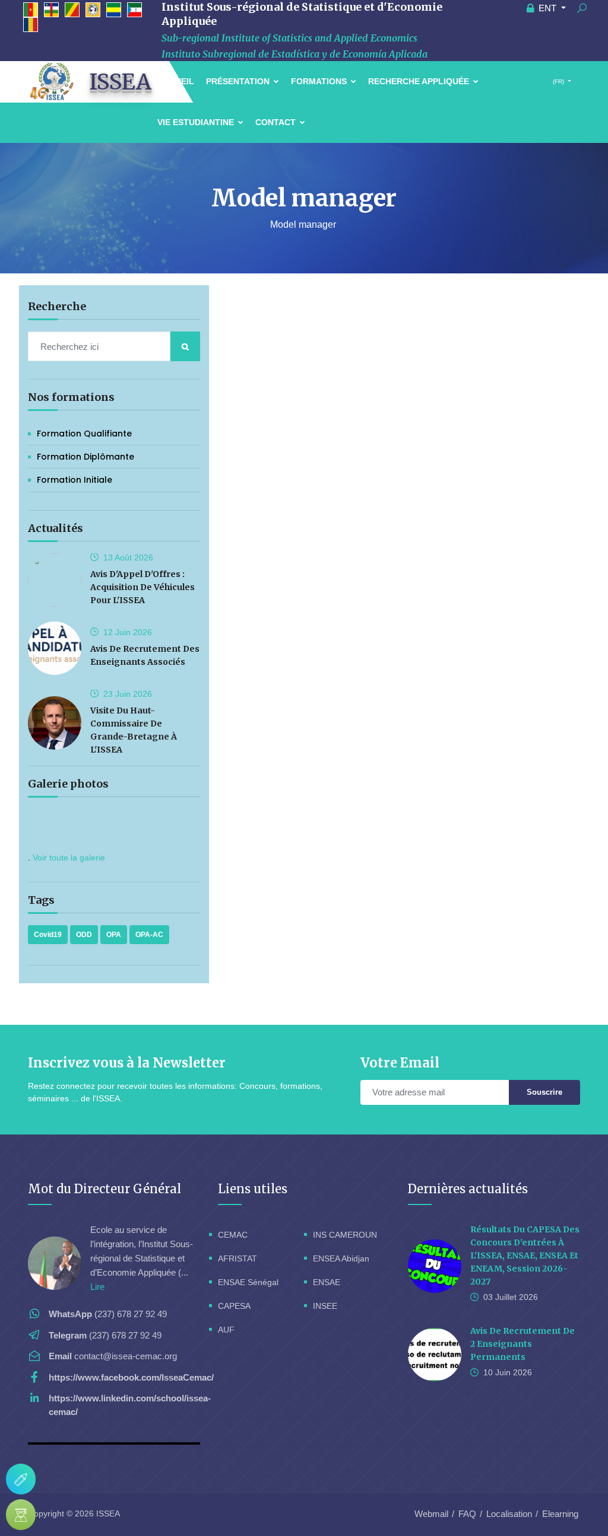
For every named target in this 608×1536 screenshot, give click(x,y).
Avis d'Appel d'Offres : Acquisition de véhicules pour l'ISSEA (142, 587)
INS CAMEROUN (345, 1234)
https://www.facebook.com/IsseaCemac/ (131, 1377)
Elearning (560, 1514)
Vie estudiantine (196, 122)
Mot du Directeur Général (104, 1188)
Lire (97, 1287)
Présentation (239, 81)
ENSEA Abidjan (341, 1258)
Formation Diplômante (85, 456)
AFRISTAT (237, 1258)
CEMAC (233, 1234)
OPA (113, 934)
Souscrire (544, 1092)
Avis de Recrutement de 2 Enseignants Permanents (522, 1343)
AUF (226, 1329)
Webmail (431, 1514)
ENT (547, 8)
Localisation (509, 1514)
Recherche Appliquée (419, 81)
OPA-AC (149, 934)
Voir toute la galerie (69, 857)
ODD (84, 934)
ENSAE (326, 1282)
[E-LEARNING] (21, 1514)
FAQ (467, 1514)
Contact (276, 122)
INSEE (325, 1306)
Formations (320, 81)
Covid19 (48, 934)
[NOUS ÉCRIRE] (21, 1479)
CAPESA (234, 1306)
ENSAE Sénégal (248, 1282)
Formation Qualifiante (84, 433)
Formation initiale (74, 479)
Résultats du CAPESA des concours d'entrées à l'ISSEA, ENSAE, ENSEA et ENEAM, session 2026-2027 (525, 1255)
